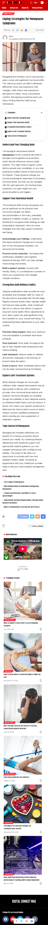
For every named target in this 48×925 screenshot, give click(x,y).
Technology (9, 874)
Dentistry (8, 671)
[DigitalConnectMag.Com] (14, 2)
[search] (31, 3)
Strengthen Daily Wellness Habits (19, 127)
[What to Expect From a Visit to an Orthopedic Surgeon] (23, 601)
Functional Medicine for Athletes (16, 777)
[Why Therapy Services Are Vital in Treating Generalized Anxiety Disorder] (23, 703)
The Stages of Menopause (14, 482)
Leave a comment (37, 526)
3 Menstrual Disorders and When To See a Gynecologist (19, 494)
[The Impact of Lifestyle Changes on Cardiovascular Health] (23, 804)
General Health (9, 620)
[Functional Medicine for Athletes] (23, 755)
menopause (8, 154)
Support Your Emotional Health (18, 122)
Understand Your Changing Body (18, 118)
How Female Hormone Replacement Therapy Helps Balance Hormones (22, 501)
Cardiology (8, 823)
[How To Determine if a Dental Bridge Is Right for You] (23, 652)
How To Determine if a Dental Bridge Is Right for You (22, 676)
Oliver (11, 36)
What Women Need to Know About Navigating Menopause (20, 487)
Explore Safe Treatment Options (19, 131)
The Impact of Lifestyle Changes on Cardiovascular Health (17, 827)
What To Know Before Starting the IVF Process (22, 507)
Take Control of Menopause (17, 136)
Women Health (8, 14)
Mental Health (9, 723)
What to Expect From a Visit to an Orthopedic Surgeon (21, 624)
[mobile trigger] (4, 2)
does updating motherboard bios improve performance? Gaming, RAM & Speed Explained (22, 878)
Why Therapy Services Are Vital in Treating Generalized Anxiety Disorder (20, 727)
